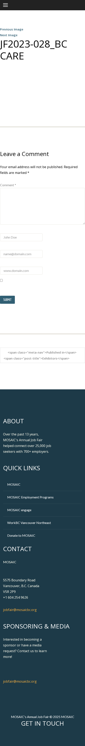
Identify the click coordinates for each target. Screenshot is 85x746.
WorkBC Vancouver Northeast (29, 523)
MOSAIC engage (19, 510)
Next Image (9, 35)
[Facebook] (32, 736)
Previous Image (11, 29)
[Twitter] (39, 736)
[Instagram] (61, 736)
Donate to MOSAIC (21, 535)
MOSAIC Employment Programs (30, 497)
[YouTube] (53, 736)
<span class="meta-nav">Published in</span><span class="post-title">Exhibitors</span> (40, 355)
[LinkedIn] (46, 736)
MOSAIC (13, 484)
